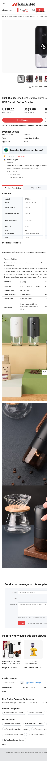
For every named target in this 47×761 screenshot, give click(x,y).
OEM (4, 691)
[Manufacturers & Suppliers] (23, 4)
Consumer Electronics (15, 16)
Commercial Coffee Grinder (13, 734)
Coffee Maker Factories (12, 724)
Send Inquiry (22, 120)
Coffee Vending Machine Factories (16, 729)
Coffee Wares (7, 687)
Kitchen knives (28, 687)
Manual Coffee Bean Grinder (14, 713)
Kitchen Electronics (30, 16)
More (4, 744)
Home (4, 16)
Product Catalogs (34, 683)
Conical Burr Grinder (36, 713)
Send (22, 623)
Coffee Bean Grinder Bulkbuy (14, 740)
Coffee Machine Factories (34, 724)
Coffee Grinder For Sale (36, 734)
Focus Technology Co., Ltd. (29, 752)
